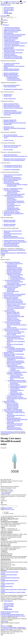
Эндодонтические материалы (12, 280)
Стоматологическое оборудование (14, 356)
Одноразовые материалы (11, 298)
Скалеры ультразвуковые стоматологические (13, 192)
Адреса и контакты (9, 7)
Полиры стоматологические (11, 70)
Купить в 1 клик (9, 509)
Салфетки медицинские (10, 110)
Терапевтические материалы (12, 262)
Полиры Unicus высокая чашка (9, 574)
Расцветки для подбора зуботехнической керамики (14, 320)
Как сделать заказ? (9, 9)
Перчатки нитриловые (10, 224)
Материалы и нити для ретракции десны (14, 158)
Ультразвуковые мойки (13, 208)
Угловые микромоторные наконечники (14, 240)
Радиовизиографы (11, 186)
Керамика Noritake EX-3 (10, 121)
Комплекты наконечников (11, 244)
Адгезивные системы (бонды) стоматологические (12, 64)
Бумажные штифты (12, 77)
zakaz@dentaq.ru (8, 601)
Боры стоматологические (11, 287)
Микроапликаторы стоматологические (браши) (14, 267)
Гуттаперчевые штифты (13, 78)
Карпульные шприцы (9, 401)
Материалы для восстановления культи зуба (15, 156)
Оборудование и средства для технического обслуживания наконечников (15, 242)
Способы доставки (9, 10)
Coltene (11, 490)
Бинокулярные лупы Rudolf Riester (13, 409)
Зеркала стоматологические (11, 297)
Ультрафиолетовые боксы (13, 209)
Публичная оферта (5, 613)
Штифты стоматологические (11, 75)
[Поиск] (16, 17)
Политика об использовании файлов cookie (12, 614)
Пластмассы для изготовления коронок (14, 160)
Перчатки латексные (9, 225)
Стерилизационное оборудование (13, 195)
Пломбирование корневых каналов (13, 89)
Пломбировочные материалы (11, 69)
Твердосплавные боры (10, 98)
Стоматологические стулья (11, 210)
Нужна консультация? (6, 507)
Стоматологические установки (12, 212)
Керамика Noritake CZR (10, 120)
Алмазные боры (8, 94)
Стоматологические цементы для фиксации (15, 329)
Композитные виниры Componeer (13, 295)
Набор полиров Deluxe (7, 586)
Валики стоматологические (11, 103)
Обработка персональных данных (10, 611)
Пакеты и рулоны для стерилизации (13, 108)
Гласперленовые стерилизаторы (15, 201)
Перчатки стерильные (9, 220)
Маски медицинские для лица (12, 105)
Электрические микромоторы (12, 246)
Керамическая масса (10, 310)
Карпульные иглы (8, 292)
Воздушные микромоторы (11, 236)
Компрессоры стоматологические (13, 179)
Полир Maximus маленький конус (9, 580)
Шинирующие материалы (11, 74)
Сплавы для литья (8, 140)
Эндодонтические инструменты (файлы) (14, 294)
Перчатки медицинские (11, 402)
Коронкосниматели (9, 352)
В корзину (3, 626)
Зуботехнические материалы (12, 322)
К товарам (9, 626)
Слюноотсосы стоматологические (13, 112)
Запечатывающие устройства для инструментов (17, 388)
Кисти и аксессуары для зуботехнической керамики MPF (15, 315)
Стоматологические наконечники (14, 411)
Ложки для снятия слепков (11, 147)
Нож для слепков (8, 149)
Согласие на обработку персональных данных (13, 616)
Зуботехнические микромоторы (12, 177)
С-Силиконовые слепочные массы (13, 166)
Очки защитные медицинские (12, 106)
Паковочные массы (9, 126)
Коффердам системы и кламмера (12, 285)
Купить (3, 509)
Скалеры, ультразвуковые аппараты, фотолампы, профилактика (13, 189)
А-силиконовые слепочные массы (13, 165)
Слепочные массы (9, 347)
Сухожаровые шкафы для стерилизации (13, 206)
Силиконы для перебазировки (12, 169)
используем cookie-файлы (9, 627)
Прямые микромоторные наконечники (14, 237)
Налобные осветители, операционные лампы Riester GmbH (14, 354)
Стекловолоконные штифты (14, 80)
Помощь (6, 11)
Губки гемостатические (10, 86)
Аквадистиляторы (11, 199)
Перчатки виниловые (9, 221)
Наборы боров (7, 96)
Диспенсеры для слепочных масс (12, 145)
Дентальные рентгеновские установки (17, 184)
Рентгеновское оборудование (11, 183)
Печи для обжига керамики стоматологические (11, 181)
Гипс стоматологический (10, 134)
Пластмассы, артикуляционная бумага (15, 336)
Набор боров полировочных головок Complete (13, 592)
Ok (2, 634)
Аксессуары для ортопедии (12, 330)
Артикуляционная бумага (10, 154)
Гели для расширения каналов (12, 85)
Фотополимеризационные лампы (16, 194)
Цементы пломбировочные (11, 73)
